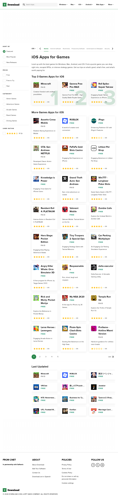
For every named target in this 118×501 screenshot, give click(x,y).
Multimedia (66, 48)
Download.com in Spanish (41, 477)
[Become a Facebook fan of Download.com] (93, 465)
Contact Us (36, 473)
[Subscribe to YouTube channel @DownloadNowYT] (102, 465)
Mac (72, 4)
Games (46, 49)
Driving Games (11, 121)
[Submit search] (24, 4)
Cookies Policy (67, 473)
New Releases (11, 62)
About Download (38, 465)
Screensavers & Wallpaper (95, 48)
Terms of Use (66, 469)
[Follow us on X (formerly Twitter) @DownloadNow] (98, 465)
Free (8, 75)
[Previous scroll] (40, 48)
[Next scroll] (112, 48)
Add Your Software (39, 469)
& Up (20, 133)
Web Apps (100, 4)
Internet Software (55, 48)
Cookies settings (68, 483)
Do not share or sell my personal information (70, 477)
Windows (62, 4)
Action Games (11, 99)
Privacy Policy (66, 465)
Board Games (11, 115)
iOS (79, 4)
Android (88, 4)
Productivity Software (78, 48)
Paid (7, 86)
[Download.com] (11, 4)
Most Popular (11, 57)
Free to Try (10, 81)
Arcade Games (11, 110)
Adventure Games (12, 104)
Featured (9, 51)
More (110, 5)
